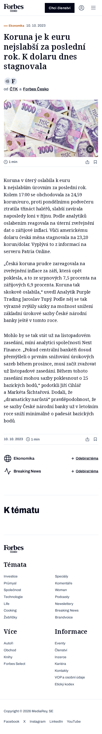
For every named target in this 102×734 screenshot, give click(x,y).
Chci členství (60, 8)
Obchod (10, 650)
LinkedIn (56, 721)
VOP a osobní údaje (70, 677)
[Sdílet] (87, 162)
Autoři (8, 643)
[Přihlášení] (81, 8)
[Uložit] (95, 162)
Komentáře (63, 583)
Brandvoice (64, 617)
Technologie (13, 597)
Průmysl (10, 583)
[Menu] (93, 8)
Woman (61, 590)
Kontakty (61, 671)
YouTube (74, 721)
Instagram (38, 721)
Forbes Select (14, 664)
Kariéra (60, 664)
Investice (11, 576)
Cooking (10, 610)
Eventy (60, 643)
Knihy (8, 657)
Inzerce (60, 657)
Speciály (61, 576)
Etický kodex (64, 684)
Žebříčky (10, 617)
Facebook (11, 721)
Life (6, 604)
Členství (61, 650)
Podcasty (62, 597)
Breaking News (66, 610)
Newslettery (64, 604)
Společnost (12, 590)
